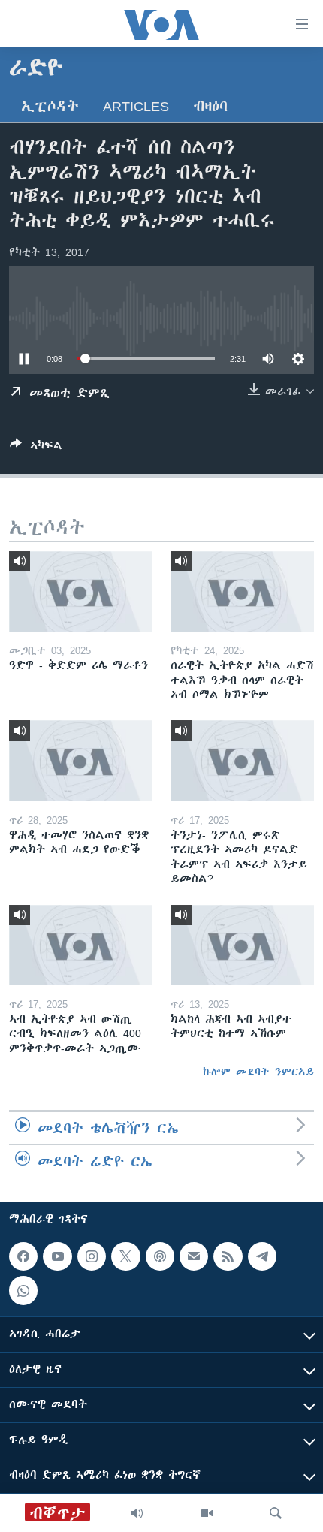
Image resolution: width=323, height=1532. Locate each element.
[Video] (206, 1513)
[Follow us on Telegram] (262, 1256)
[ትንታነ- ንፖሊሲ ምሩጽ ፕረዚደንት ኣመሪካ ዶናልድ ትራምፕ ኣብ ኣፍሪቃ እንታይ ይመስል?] (242, 760)
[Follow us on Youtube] (57, 1256)
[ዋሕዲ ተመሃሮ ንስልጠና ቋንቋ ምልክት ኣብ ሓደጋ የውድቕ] (80, 760)
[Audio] (136, 1513)
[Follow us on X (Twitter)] (125, 1256)
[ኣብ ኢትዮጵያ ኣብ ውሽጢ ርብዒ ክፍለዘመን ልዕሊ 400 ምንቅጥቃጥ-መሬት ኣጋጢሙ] (80, 945)
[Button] (36, 448)
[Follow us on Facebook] (23, 1256)
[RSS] (227, 1256)
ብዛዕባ (210, 106)
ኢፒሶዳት (50, 106)
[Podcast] (160, 1256)
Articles (136, 106)
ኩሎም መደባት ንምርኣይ (258, 1072)
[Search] (275, 1513)
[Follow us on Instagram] (91, 1256)
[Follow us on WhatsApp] (23, 1290)
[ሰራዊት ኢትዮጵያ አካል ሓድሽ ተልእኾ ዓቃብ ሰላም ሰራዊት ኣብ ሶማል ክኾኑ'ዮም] (242, 591)
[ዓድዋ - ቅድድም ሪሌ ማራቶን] (80, 591)
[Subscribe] (194, 1256)
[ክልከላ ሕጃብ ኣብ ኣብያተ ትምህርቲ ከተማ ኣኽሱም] (242, 945)
